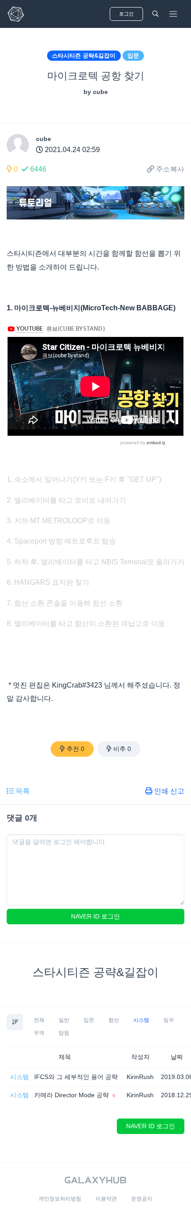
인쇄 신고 (169, 791)
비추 (122, 748)
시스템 (141, 1020)
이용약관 (106, 1199)
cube (43, 138)
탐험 (64, 1033)
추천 (75, 748)
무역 (39, 1033)
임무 (168, 1020)
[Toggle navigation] (173, 14)
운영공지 (141, 1199)
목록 (23, 791)
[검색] (155, 14)
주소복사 (170, 169)
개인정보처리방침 (60, 1199)
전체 (39, 1020)
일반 (64, 1020)
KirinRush (140, 1076)
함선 (113, 1020)
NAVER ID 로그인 (95, 916)
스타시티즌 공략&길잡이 (83, 55)
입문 (133, 55)
